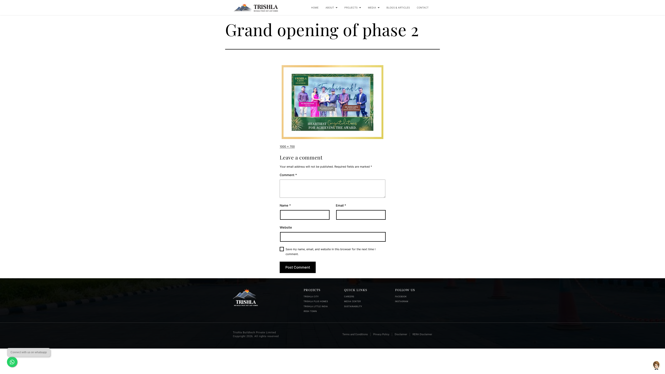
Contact (423, 7)
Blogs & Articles (398, 7)
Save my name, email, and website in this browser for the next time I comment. (330, 251)
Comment (288, 175)
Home (315, 7)
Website (286, 227)
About (330, 7)
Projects (351, 7)
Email (341, 205)
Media (372, 7)
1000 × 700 (287, 146)
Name (285, 205)
